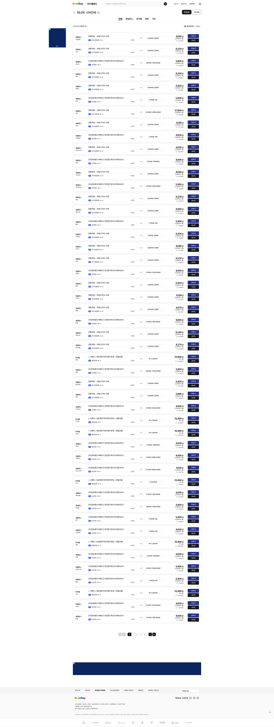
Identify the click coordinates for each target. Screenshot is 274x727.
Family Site (185, 691)
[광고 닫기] (64, 29)
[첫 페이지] (120, 634)
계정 (147, 18)
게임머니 (129, 18)
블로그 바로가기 (190, 698)
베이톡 (193, 40)
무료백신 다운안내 (153, 690)
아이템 (139, 18)
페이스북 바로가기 (194, 698)
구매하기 (193, 36)
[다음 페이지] (150, 634)
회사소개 (77, 690)
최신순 (198, 26)
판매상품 (186, 12)
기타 (154, 18)
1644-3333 (181, 698)
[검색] (165, 3)
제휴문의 (140, 690)
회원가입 (183, 4)
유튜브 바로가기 (198, 698)
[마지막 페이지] (154, 634)
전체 (120, 18)
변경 (98, 12)
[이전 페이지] (124, 634)
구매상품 (196, 12)
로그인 (176, 4)
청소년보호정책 (114, 690)
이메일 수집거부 (128, 690)
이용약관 (87, 690)
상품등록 (192, 4)
